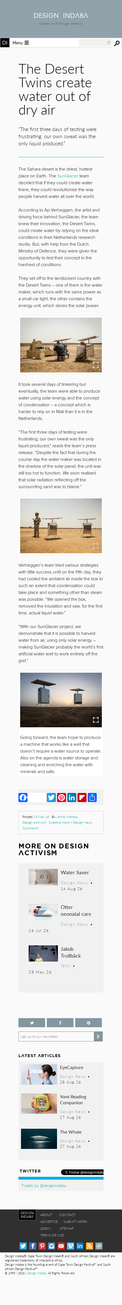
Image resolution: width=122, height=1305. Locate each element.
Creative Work (59, 822)
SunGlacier (67, 176)
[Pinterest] (61, 797)
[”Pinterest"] (88, 1023)
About (46, 1214)
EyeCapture (71, 1067)
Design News (82, 822)
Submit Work (75, 1221)
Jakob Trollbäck (71, 952)
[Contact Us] (98, 1246)
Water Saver (75, 872)
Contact (67, 1214)
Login (45, 1228)
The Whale (70, 1131)
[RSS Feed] (89, 1246)
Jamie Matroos (67, 816)
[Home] (61, 16)
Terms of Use (52, 1235)
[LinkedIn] (71, 797)
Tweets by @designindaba (43, 1185)
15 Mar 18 (41, 816)
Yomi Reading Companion (73, 1099)
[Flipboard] (82, 797)
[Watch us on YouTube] (61, 1246)
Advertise (49, 1221)
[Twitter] (51, 797)
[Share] (92, 797)
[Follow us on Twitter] (31, 1023)
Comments (30, 828)
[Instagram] (51, 1246)
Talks (66, 965)
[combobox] (95, 42)
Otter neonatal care (76, 910)
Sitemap (66, 1228)
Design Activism (34, 822)
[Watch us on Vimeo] (70, 1246)
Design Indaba (36, 1273)
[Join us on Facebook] (60, 1023)
